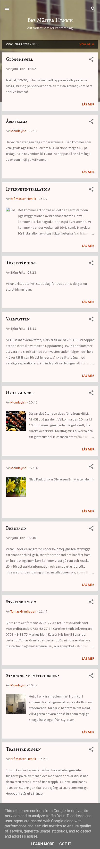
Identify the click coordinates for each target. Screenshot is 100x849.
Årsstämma (16, 121)
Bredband (16, 528)
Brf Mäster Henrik (50, 20)
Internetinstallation (28, 189)
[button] (91, 60)
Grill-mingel (19, 393)
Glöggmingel (19, 59)
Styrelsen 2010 (21, 602)
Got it (65, 844)
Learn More (42, 844)
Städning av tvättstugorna (33, 676)
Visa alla (86, 44)
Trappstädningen (23, 749)
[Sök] (93, 9)
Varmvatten (18, 319)
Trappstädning (21, 263)
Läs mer (88, 104)
